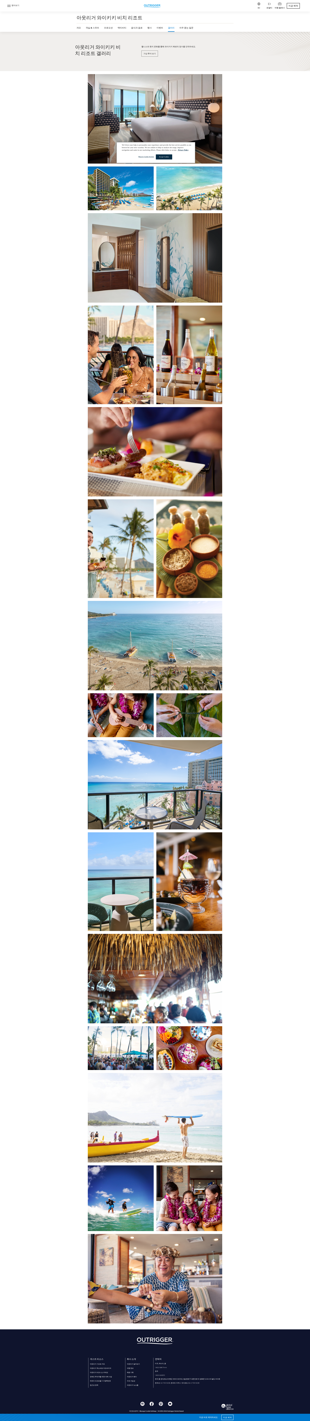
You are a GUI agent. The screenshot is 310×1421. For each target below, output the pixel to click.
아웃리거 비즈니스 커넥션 (99, 1372)
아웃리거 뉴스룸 (132, 1385)
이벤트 (160, 28)
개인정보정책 (133, 1411)
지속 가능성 (131, 1381)
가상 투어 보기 (149, 54)
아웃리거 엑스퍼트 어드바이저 (100, 1368)
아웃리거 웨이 (132, 1377)
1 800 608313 (160, 1375)
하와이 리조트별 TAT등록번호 (100, 1381)
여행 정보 (130, 1368)
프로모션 (108, 28)
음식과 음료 (137, 28)
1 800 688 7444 (161, 1367)
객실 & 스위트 (92, 28)
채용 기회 (130, 1372)
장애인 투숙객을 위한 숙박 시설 (101, 1377)
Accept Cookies (164, 157)
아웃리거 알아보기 (133, 1364)
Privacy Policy (183, 150)
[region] (155, 152)
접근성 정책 (94, 1385)
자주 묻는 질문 (186, 28)
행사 (149, 28)
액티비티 (122, 28)
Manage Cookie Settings (146, 156)
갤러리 (171, 28)
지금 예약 (293, 6)
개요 (79, 28)
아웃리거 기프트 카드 (97, 1364)
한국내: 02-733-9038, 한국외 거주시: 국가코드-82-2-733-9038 (177, 1383)
